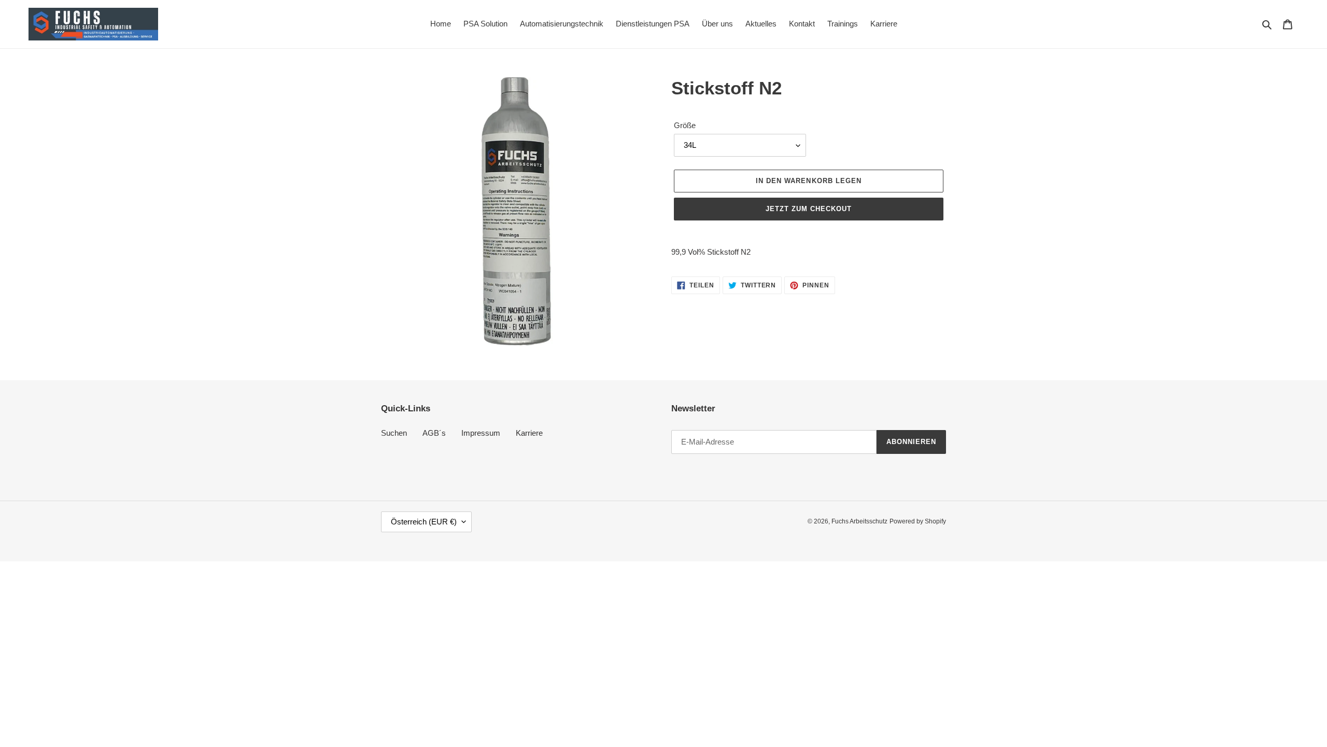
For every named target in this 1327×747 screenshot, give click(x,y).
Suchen (394, 432)
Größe (685, 125)
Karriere (529, 432)
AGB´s (434, 432)
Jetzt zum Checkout (809, 209)
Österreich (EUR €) (424, 521)
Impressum (480, 432)
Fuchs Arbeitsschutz (859, 521)
